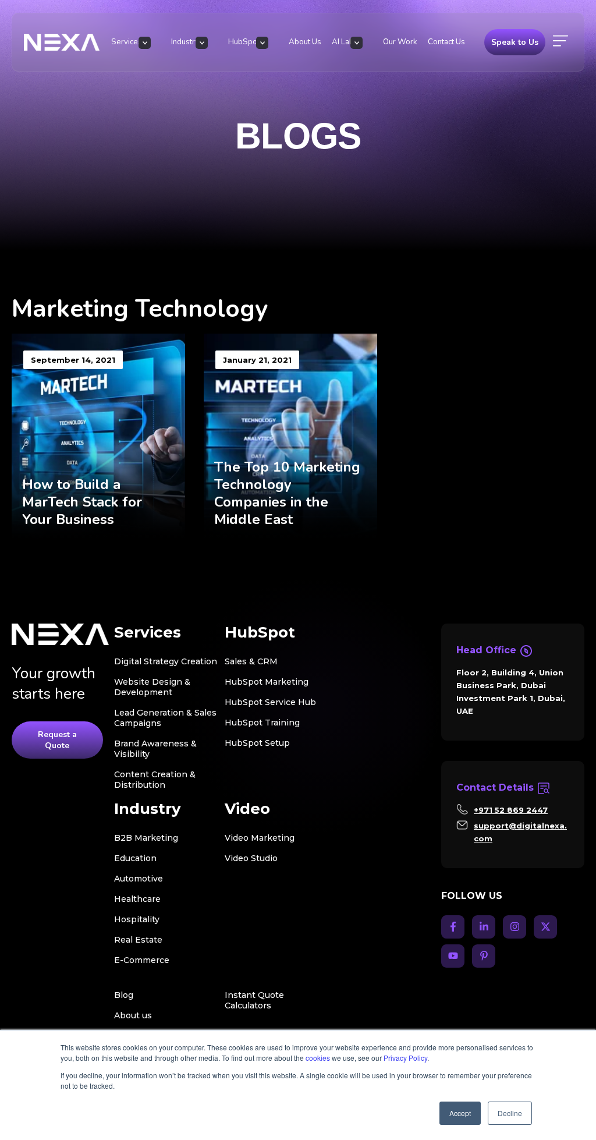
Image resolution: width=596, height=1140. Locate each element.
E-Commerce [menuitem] (141, 960)
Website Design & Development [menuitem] (152, 687)
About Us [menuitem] (305, 42)
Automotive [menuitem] (138, 878)
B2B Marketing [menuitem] (146, 838)
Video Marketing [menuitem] (260, 838)
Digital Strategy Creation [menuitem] (165, 661)
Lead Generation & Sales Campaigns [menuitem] (165, 717)
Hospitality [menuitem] (136, 919)
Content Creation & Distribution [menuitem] (155, 779)
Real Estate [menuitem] (138, 939)
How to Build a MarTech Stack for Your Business (82, 502)
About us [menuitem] (133, 1015)
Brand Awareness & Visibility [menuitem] (155, 748)
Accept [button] (460, 1113)
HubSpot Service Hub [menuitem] (270, 702)
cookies (318, 1058)
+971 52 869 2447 (511, 810)
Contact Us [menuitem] (446, 42)
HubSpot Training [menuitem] (262, 722)
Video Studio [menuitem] (251, 858)
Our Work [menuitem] (400, 42)
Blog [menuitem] (123, 995)
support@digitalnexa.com (520, 832)
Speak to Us (514, 42)
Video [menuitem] (247, 809)
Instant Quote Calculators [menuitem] (254, 1000)
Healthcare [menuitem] (137, 899)
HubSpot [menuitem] (244, 42)
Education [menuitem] (135, 858)
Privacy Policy (405, 1058)
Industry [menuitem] (185, 42)
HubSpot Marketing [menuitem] (266, 682)
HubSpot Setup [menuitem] (257, 743)
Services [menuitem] (126, 42)
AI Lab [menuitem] (343, 42)
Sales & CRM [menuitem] (251, 661)
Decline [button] (510, 1113)
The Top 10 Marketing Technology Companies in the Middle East (287, 493)
